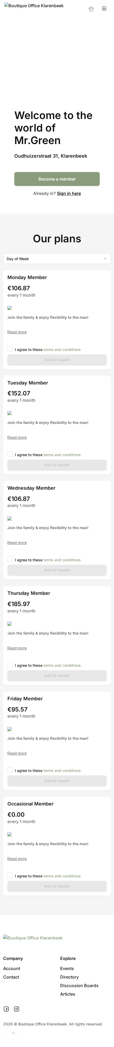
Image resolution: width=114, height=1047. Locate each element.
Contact (11, 977)
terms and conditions (62, 349)
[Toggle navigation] (104, 9)
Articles (67, 994)
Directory (69, 977)
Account (11, 968)
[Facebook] (6, 1009)
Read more (17, 332)
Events (67, 968)
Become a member (57, 179)
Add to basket (57, 359)
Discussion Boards (79, 985)
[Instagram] (17, 1009)
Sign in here (69, 193)
